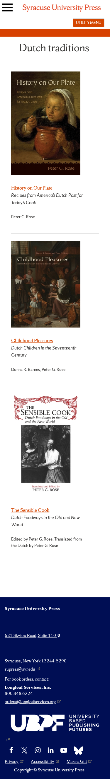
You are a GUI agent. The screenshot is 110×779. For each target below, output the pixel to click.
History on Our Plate (32, 188)
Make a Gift (77, 761)
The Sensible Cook (30, 510)
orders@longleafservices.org (30, 701)
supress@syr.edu (20, 669)
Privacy (11, 761)
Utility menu (88, 22)
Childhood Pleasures (32, 340)
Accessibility (42, 761)
